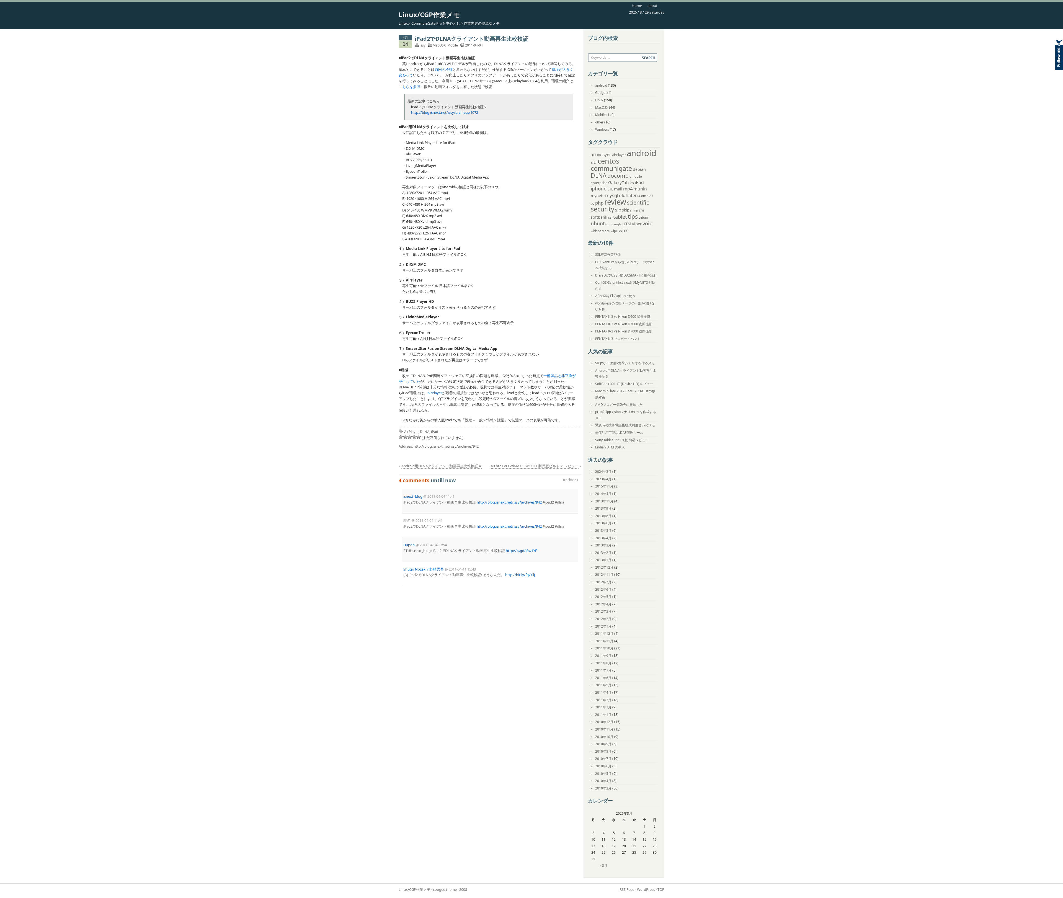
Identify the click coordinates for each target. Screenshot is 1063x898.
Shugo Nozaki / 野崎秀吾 (423, 569)
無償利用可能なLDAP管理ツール (619, 432)
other (599, 122)
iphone (599, 188)
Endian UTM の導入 (610, 447)
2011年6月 (603, 677)
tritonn (644, 217)
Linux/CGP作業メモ (429, 14)
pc (592, 203)
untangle (614, 224)
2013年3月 (603, 545)
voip (647, 223)
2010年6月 (603, 766)
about (652, 5)
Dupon (409, 544)
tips (633, 216)
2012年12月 (604, 567)
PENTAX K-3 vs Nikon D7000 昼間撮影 (623, 331)
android (601, 85)
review (615, 202)
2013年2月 (603, 552)
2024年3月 (603, 471)
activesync (601, 154)
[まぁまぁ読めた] (409, 437)
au (594, 161)
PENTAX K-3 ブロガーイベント (618, 338)
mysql (611, 195)
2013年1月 (603, 560)
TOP (660, 889)
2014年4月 (603, 493)
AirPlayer (434, 392)
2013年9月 (603, 508)
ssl (610, 217)
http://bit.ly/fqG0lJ (520, 574)
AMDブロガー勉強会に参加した (619, 404)
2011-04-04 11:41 (441, 496)
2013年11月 (604, 501)
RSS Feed (627, 889)
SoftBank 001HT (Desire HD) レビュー (624, 383)
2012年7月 (603, 582)
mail (618, 189)
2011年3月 (603, 700)
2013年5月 (603, 530)
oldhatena (629, 195)
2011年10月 (604, 648)
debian (639, 169)
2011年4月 (603, 692)
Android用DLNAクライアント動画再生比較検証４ (441, 465)
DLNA (424, 431)
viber (637, 223)
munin (640, 189)
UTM (626, 223)
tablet (620, 216)
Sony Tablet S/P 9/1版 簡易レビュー (622, 440)
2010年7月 (603, 758)
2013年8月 (603, 515)
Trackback (570, 480)
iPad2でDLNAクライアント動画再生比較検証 (471, 38)
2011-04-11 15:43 (462, 569)
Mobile (452, 45)
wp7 (623, 230)
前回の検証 (444, 69)
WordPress (646, 889)
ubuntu (599, 223)
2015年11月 (604, 486)
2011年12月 (604, 633)
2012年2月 (603, 618)
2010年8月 (603, 751)
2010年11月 (604, 729)
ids (631, 183)
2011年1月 (603, 714)
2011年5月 (603, 685)
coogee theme (445, 889)
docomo (618, 175)
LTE (610, 189)
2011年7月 (603, 670)
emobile (635, 176)
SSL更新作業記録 (608, 254)
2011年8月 (603, 663)
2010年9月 (603, 744)
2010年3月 (603, 788)
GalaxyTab (618, 182)
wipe (614, 231)
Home (637, 5)
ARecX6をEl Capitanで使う (615, 295)
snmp (634, 210)
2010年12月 (604, 721)
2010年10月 (604, 736)
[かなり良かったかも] (418, 437)
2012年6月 (603, 589)
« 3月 (603, 865)
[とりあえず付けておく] (401, 437)
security (602, 209)
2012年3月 (603, 611)
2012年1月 (603, 626)
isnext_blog (412, 496)
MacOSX (439, 45)
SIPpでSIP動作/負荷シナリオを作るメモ (625, 363)
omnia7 (647, 195)
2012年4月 (603, 604)
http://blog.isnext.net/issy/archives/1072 (444, 112)
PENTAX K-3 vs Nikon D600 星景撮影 (622, 316)
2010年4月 (603, 780)
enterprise (599, 182)
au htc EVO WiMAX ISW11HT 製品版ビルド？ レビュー (535, 465)
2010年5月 (603, 773)
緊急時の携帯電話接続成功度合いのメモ (625, 425)
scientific (638, 202)
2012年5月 (603, 596)
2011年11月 (604, 641)
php (599, 203)
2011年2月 (603, 707)
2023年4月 (603, 479)
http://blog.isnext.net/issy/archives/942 (446, 446)
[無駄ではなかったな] (405, 437)
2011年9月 (603, 655)
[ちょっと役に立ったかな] (414, 437)
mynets (597, 195)
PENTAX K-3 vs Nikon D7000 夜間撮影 (623, 324)
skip (625, 210)
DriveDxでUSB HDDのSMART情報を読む (626, 275)
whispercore (600, 231)
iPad (434, 431)
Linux (599, 100)
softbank (599, 217)
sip (618, 210)
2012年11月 (604, 574)
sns (641, 210)
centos (608, 161)
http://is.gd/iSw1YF (521, 550)
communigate (611, 168)
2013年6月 (603, 523)
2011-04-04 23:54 (433, 544)
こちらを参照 (409, 86)
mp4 (628, 188)
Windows (602, 129)
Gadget (601, 92)
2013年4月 (603, 538)
